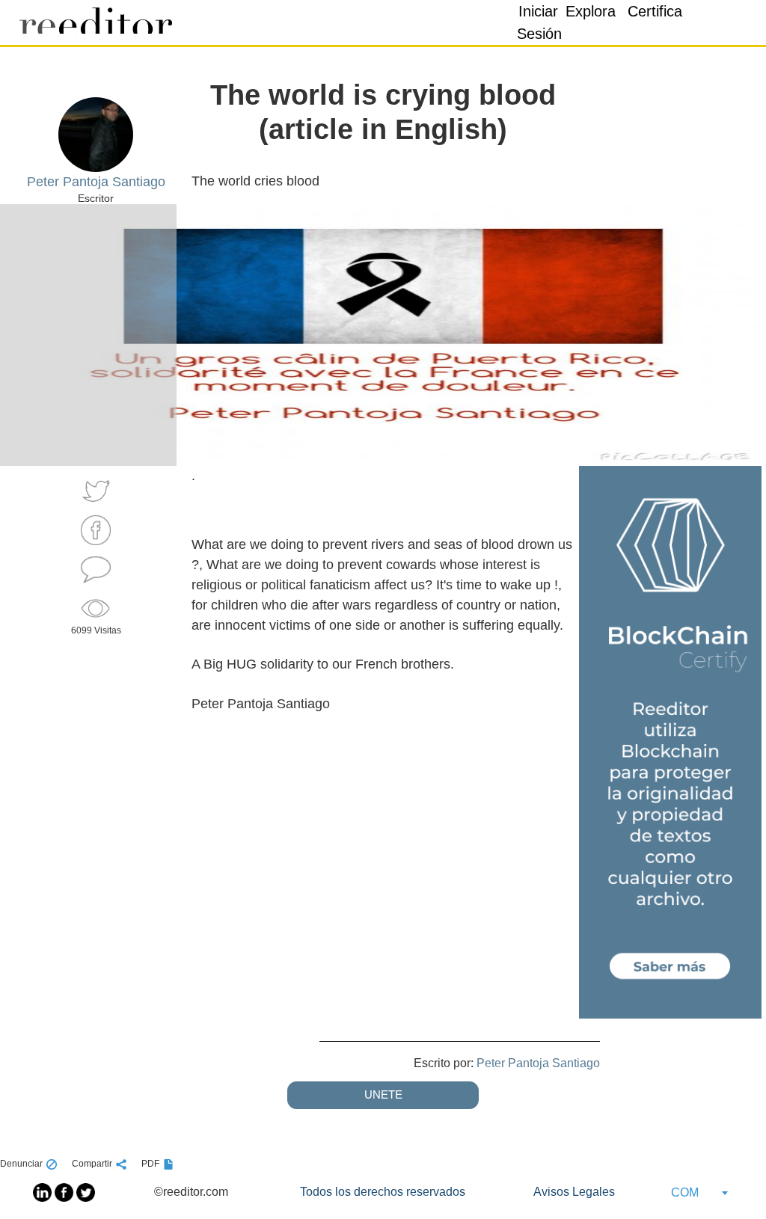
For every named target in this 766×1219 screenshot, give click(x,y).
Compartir (92, 1163)
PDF (150, 1163)
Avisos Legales (574, 1191)
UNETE (383, 1094)
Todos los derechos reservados (382, 1191)
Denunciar (21, 1163)
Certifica (655, 11)
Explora (591, 11)
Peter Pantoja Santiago (538, 1063)
